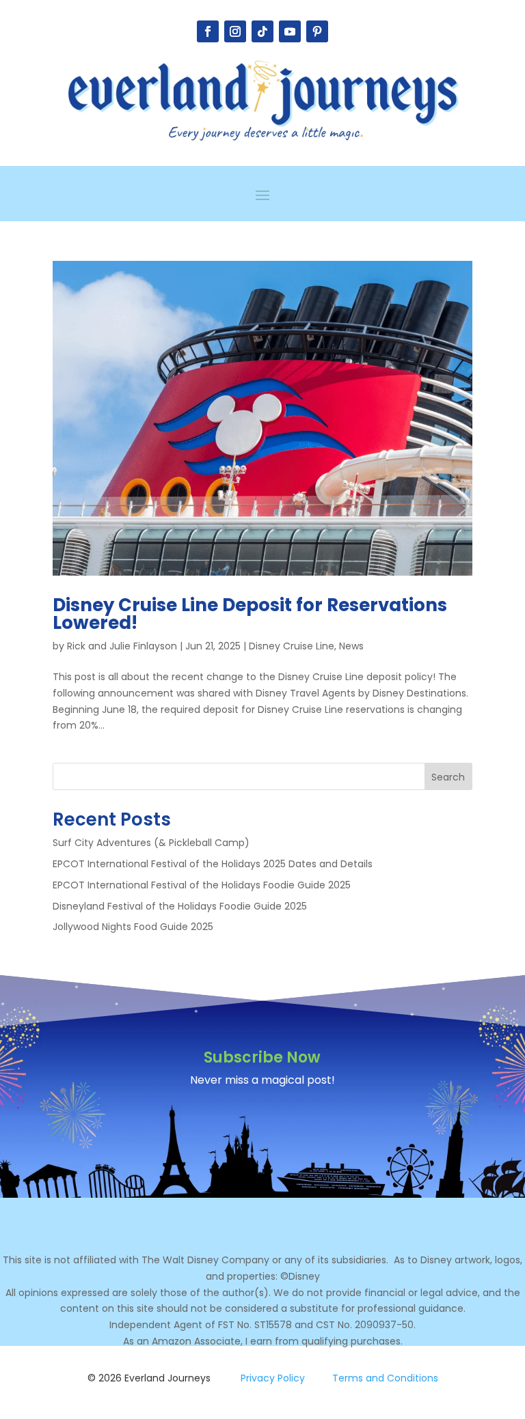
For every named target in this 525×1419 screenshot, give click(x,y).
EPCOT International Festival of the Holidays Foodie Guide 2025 (202, 885)
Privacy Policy (273, 1378)
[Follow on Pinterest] (317, 31)
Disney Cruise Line (291, 646)
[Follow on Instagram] (235, 31)
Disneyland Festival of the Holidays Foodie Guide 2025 (180, 906)
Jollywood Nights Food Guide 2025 (133, 926)
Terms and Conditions (385, 1378)
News (351, 646)
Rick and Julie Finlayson (122, 646)
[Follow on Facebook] (208, 31)
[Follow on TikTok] (262, 31)
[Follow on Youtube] (290, 31)
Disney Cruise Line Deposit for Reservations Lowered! (250, 614)
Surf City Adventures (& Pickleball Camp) (151, 842)
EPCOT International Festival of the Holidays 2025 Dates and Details (213, 864)
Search (448, 777)
